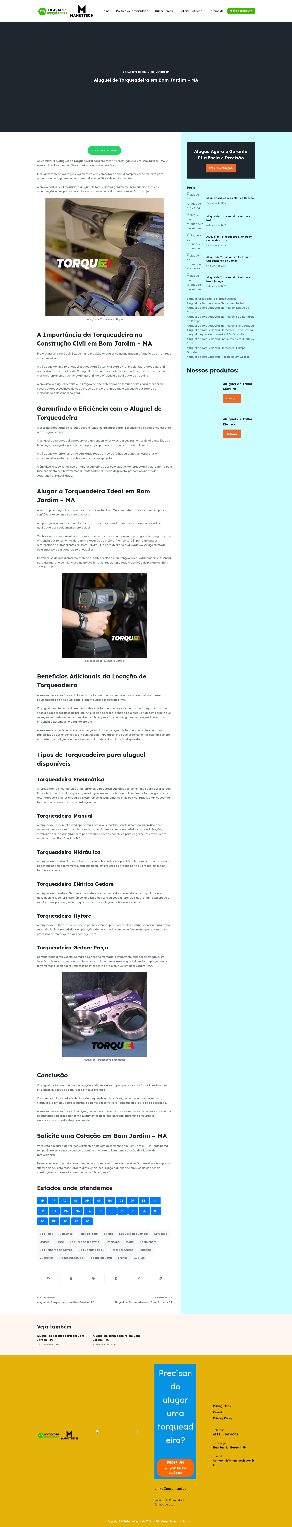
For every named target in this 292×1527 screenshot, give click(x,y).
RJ (53, 1200)
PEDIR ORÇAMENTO (241, 11)
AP (99, 1200)
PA (89, 1211)
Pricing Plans (222, 1406)
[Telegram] (138, 1278)
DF (132, 1200)
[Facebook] (48, 1278)
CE (121, 1200)
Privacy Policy (222, 1418)
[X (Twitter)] (71, 1278)
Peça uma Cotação (221, 168)
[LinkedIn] (116, 1278)
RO (42, 1221)
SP (42, 1200)
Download (220, 1412)
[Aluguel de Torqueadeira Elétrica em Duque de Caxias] (195, 241)
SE (76, 1221)
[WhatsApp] (161, 1278)
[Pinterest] (93, 1278)
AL (76, 1200)
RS (155, 1211)
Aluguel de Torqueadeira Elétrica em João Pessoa (220, 330)
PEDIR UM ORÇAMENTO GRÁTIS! (175, 1467)
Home (106, 11)
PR (111, 1211)
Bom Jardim (158, 72)
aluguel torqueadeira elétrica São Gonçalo (215, 334)
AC (64, 1200)
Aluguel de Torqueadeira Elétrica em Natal (215, 303)
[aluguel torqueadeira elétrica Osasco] (195, 200)
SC (65, 1221)
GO (155, 1200)
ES (143, 1200)
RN (144, 1211)
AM (87, 1200)
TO (87, 1221)
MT (54, 1211)
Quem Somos (164, 11)
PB (100, 1211)
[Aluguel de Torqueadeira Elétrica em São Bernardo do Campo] (195, 261)
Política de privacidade (132, 11)
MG (78, 1211)
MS (66, 1211)
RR (54, 1221)
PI (133, 1211)
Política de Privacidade (169, 1500)
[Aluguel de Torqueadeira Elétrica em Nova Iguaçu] (195, 281)
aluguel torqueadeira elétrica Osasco (230, 198)
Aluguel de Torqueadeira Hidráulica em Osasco (218, 356)
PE (122, 1211)
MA (167, 72)
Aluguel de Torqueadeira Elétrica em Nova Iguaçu (220, 325)
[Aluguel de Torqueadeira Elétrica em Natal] (195, 221)
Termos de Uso (219, 11)
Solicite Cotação (191, 11)
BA (110, 1200)
